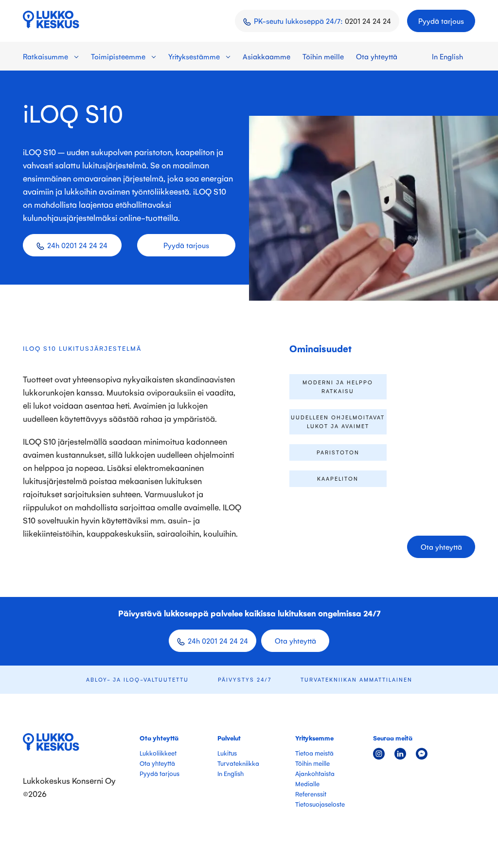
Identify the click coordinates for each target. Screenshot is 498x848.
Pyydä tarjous (441, 20)
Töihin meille (323, 56)
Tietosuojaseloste (320, 804)
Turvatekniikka (238, 763)
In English (447, 56)
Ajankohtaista (315, 773)
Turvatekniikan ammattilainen (356, 679)
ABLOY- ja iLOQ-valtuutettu (137, 679)
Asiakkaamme (266, 56)
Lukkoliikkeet (158, 753)
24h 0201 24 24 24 (77, 245)
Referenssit (310, 794)
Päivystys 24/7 (244, 679)
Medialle (307, 783)
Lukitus (227, 753)
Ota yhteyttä (376, 56)
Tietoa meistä (314, 753)
